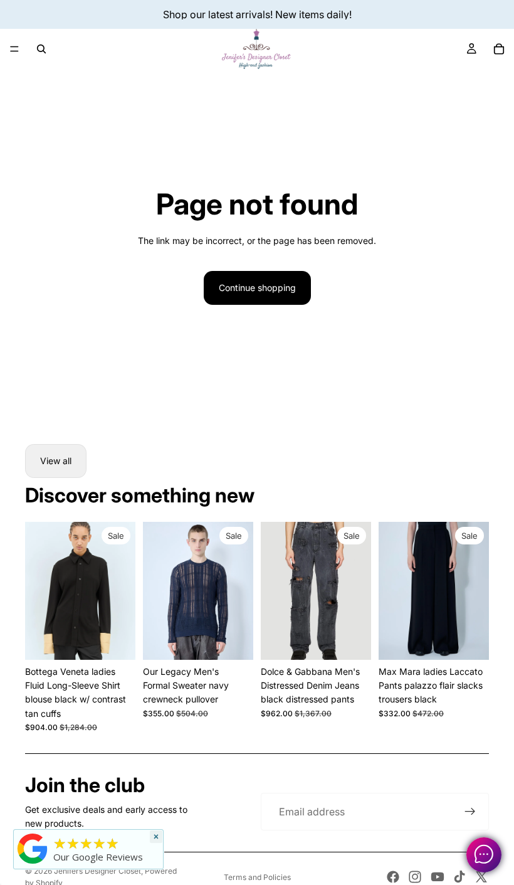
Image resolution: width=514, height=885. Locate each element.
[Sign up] (470, 811)
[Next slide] (239, 591)
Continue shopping (257, 287)
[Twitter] (481, 876)
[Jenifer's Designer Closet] (32, 848)
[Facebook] (393, 876)
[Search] (41, 49)
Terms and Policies (257, 877)
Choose (126, 640)
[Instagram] (414, 876)
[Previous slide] (156, 591)
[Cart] (499, 49)
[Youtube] (437, 876)
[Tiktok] (459, 876)
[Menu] (14, 48)
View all (55, 460)
